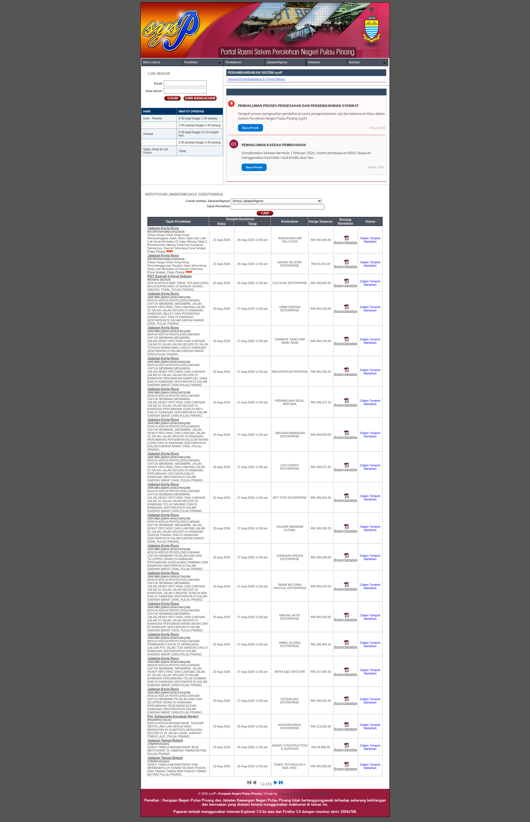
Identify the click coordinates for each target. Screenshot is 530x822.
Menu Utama (151, 62)
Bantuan (354, 62)
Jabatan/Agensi (276, 62)
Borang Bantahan (345, 242)
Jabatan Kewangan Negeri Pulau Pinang (305, 793)
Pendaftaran (233, 62)
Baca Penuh (250, 127)
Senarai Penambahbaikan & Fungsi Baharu (256, 79)
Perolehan (191, 62)
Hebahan (314, 62)
